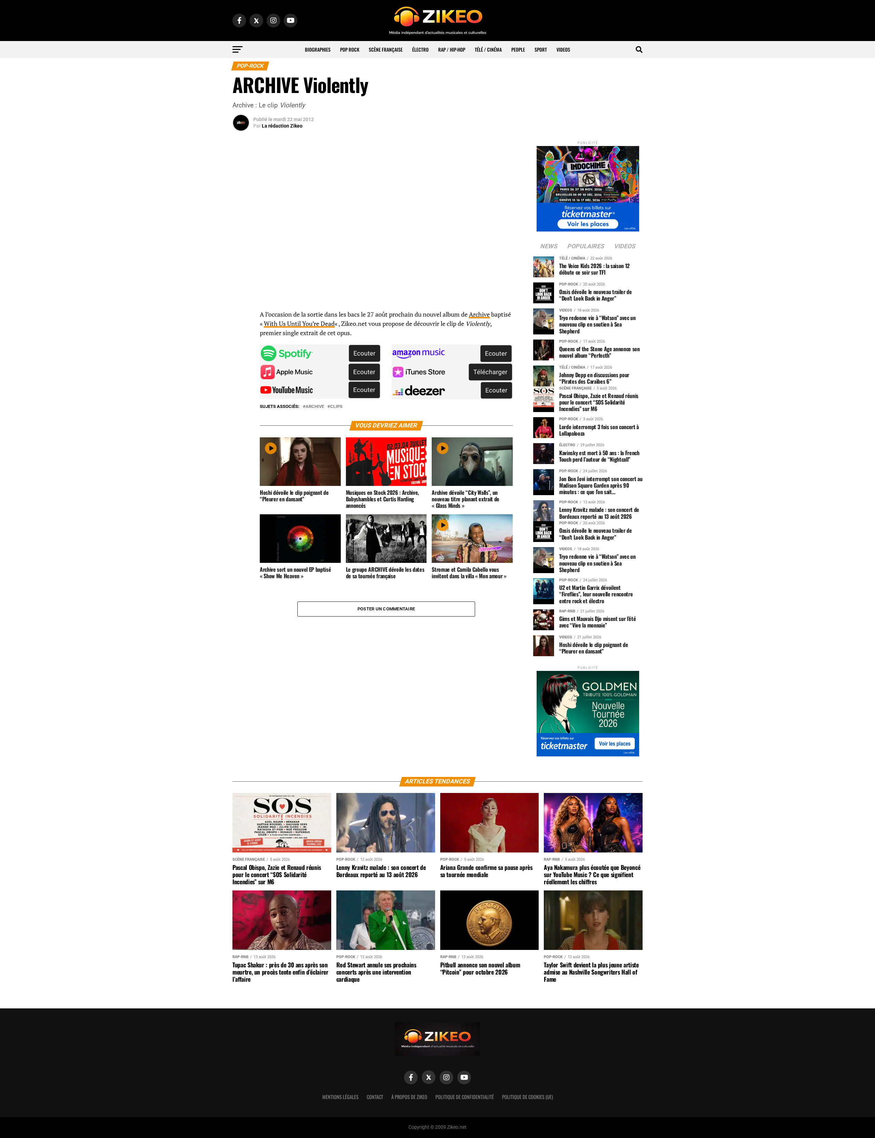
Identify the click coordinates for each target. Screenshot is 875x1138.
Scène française (386, 49)
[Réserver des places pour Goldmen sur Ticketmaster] (588, 711)
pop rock (349, 49)
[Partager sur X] (241, 349)
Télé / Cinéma (488, 49)
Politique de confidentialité (464, 1096)
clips (336, 407)
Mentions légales (340, 1096)
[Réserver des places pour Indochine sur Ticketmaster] (588, 186)
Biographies (318, 49)
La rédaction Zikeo (282, 126)
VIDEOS (563, 49)
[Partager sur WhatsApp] (241, 333)
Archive (479, 314)
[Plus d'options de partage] (241, 382)
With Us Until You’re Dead (299, 324)
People (518, 49)
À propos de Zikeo (409, 1096)
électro (420, 49)
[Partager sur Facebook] (241, 316)
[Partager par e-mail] (241, 366)
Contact (375, 1096)
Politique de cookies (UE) (527, 1096)
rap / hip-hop (451, 49)
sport (541, 49)
